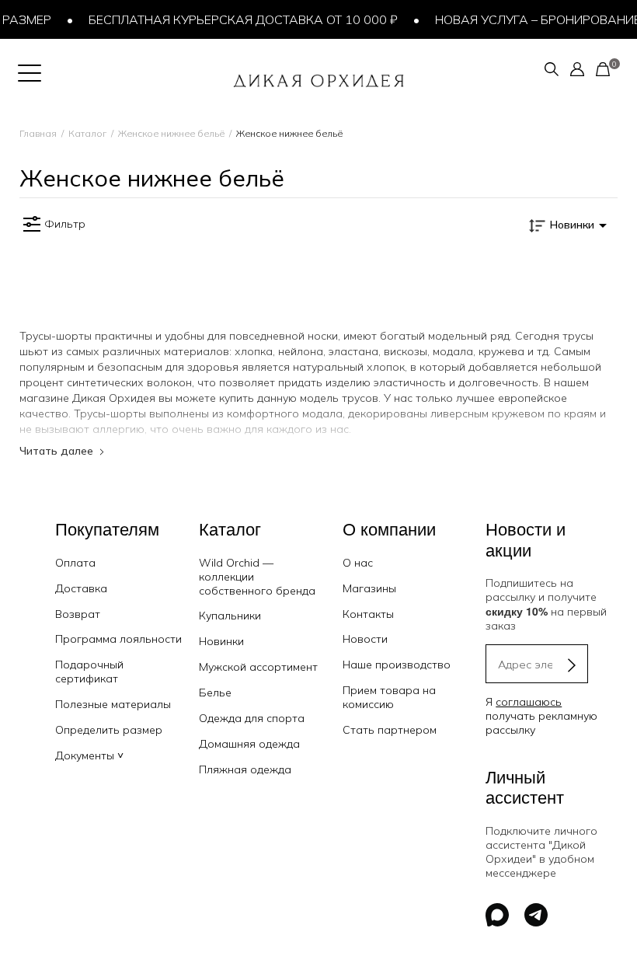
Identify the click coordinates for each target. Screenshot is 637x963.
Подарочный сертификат (89, 672)
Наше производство (397, 665)
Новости (365, 639)
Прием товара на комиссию (389, 697)
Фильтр (64, 224)
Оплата (75, 563)
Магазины (369, 588)
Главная (38, 133)
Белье (215, 693)
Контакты (368, 614)
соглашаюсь (529, 702)
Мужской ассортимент (258, 667)
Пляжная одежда (245, 769)
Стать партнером (390, 730)
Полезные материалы (113, 704)
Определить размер (108, 730)
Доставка (81, 588)
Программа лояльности (118, 639)
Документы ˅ (89, 755)
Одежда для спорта (252, 718)
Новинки (221, 641)
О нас (358, 563)
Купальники (230, 616)
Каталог (87, 133)
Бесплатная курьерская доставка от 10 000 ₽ (235, 19)
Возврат (77, 614)
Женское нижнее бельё (171, 133)
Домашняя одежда (249, 744)
